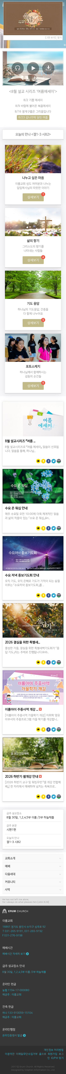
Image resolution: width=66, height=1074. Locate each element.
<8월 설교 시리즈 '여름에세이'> (33, 91)
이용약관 (10, 1054)
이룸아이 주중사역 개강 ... (21, 709)
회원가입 (52, 1054)
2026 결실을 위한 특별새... (22, 642)
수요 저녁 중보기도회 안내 (22, 575)
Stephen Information (35, 1070)
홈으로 (42, 1054)
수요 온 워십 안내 (16, 508)
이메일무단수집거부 (27, 1054)
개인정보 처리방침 (54, 1050)
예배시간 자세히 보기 (14, 953)
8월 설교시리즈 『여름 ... (20, 441)
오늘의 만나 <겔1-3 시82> (33, 134)
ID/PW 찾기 (57, 1058)
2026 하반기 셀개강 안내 (21, 776)
